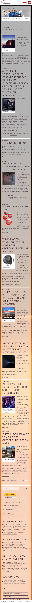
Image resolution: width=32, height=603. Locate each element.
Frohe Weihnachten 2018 (15, 208)
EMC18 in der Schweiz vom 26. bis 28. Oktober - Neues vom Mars (15, 438)
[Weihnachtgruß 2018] (8, 218)
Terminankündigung (15, 143)
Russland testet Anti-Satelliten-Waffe (13, 545)
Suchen (26, 488)
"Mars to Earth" (24, 185)
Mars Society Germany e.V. (9, 8)
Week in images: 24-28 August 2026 (13, 580)
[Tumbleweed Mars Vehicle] (8, 260)
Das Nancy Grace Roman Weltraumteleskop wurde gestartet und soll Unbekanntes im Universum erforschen (15, 526)
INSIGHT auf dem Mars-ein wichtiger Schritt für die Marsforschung (14, 388)
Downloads (28, 601)
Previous (13, 480)
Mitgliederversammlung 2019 (16, 31)
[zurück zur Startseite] (6, 2)
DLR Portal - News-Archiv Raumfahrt (14, 557)
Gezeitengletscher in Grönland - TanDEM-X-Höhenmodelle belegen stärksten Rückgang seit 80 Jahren (15, 570)
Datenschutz (12, 601)
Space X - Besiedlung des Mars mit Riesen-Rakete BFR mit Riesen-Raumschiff (15, 348)
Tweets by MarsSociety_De (9, 509)
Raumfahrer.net (12, 521)
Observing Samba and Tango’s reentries (14, 583)
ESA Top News (10, 576)
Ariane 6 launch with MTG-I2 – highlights (14, 581)
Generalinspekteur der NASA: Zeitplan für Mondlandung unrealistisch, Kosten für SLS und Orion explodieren (16, 549)
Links (20, 601)
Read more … (20, 63)
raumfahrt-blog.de (14, 539)
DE (24, 2)
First (8, 480)
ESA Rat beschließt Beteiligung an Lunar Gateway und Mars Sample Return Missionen (16, 298)
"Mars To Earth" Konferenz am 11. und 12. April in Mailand (15, 166)
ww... (14, 63)
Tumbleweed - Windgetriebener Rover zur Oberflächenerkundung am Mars (16, 245)
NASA (5, 588)
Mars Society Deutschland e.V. (10, 517)
